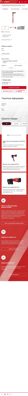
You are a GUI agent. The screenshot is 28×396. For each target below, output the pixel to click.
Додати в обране (8, 91)
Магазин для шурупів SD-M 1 (11, 164)
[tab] (5, 9)
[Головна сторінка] (7, 2)
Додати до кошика (14, 87)
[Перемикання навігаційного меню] (2, 1)
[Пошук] (25, 1)
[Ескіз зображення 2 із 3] (13, 28)
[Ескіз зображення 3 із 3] (21, 28)
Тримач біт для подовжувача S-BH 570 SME (14, 141)
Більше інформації (6, 39)
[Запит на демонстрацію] (5, 394)
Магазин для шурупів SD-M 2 (11, 187)
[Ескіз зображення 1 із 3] (5, 28)
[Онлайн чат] (7, 394)
